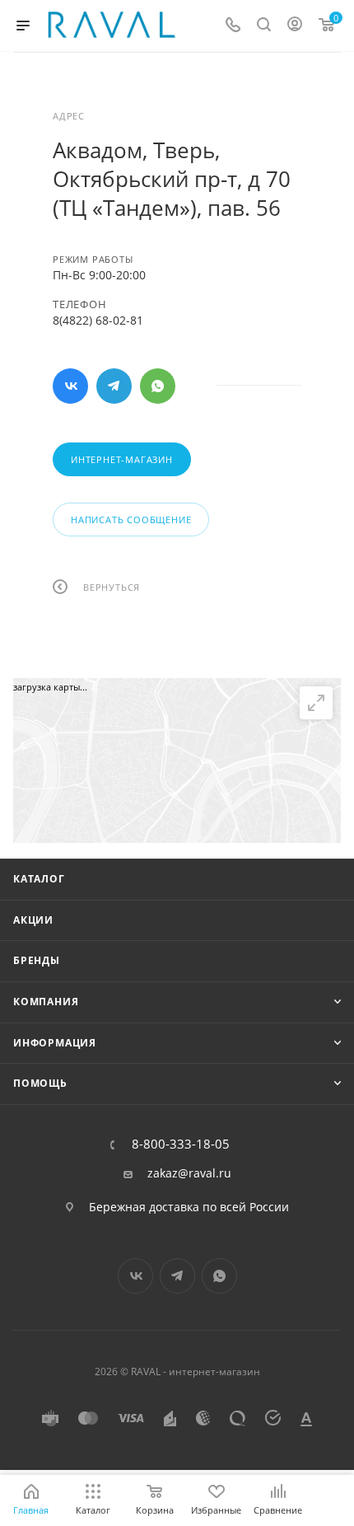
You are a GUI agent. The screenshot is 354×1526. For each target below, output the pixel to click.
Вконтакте (70, 386)
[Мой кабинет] (294, 26)
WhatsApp (157, 386)
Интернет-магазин (122, 459)
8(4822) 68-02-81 (98, 320)
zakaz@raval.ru (189, 1173)
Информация (54, 1043)
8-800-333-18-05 (181, 1144)
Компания (45, 1002)
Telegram (114, 386)
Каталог (39, 879)
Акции (33, 920)
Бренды (36, 960)
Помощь (40, 1083)
